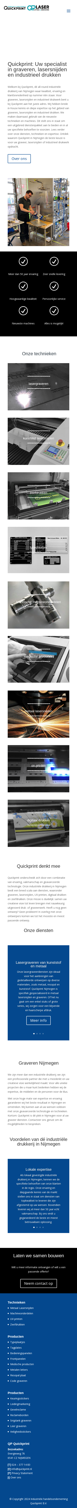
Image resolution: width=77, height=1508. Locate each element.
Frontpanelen (18, 1358)
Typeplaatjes (17, 1342)
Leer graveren (18, 1426)
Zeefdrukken (17, 1324)
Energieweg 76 (16, 1453)
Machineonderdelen (21, 1313)
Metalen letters (19, 1369)
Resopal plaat (18, 1375)
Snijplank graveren (20, 1420)
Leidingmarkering (20, 1404)
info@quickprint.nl (21, 1469)
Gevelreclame (18, 1409)
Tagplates (16, 1347)
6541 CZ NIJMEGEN (19, 1458)
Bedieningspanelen (21, 1353)
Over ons (19, 158)
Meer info (38, 1020)
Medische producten (22, 1364)
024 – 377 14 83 (21, 1464)
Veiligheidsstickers (20, 1431)
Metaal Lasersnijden (22, 1308)
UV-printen (16, 1319)
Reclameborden (19, 1415)
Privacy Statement (22, 1473)
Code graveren (18, 1381)
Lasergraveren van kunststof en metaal (38, 964)
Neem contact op (38, 1283)
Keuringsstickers (19, 1398)
